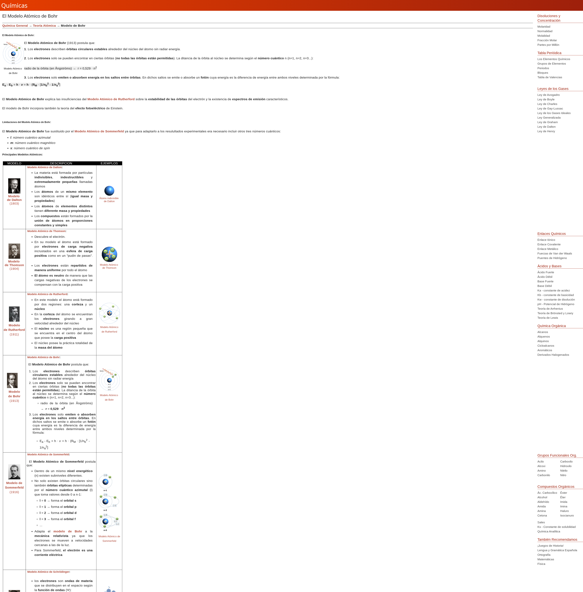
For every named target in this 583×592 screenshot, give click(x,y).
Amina (541, 511)
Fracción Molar (547, 40)
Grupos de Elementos (551, 63)
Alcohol (542, 497)
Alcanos (542, 332)
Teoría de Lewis (547, 317)
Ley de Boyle (546, 99)
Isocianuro (567, 515)
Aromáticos (544, 350)
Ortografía (544, 554)
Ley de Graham (547, 122)
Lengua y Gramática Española (557, 550)
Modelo (15, 325)
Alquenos (543, 336)
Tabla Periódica (549, 53)
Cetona (542, 515)
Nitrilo (564, 470)
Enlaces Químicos (551, 234)
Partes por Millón (548, 44)
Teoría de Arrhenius (550, 308)
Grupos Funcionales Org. (557, 455)
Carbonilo (543, 475)
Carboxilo (566, 461)
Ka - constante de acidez (553, 290)
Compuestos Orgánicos (555, 487)
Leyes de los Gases (553, 89)
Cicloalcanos (545, 345)
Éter (563, 497)
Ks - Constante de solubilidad (556, 526)
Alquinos (543, 341)
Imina (563, 506)
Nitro (563, 475)
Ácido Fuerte (545, 272)
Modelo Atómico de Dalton (44, 167)
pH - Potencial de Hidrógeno (555, 304)
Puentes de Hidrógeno (552, 258)
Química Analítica (548, 531)
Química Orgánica (551, 326)
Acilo (540, 461)
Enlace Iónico (546, 239)
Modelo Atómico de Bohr (43, 357)
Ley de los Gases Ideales (554, 113)
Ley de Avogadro (548, 94)
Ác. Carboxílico (547, 492)
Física (541, 563)
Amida (541, 506)
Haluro (564, 511)
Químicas (14, 5)
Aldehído (543, 501)
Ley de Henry (546, 131)
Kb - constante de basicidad (555, 295)
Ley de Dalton (546, 126)
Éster (563, 492)
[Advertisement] (506, 44)
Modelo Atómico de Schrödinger (48, 571)
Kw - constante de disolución (556, 299)
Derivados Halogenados (553, 354)
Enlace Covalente (549, 244)
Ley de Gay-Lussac (550, 108)
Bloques (542, 72)
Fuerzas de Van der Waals (554, 253)
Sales (541, 522)
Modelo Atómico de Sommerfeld (99, 131)
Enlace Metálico (547, 249)
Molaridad (543, 26)
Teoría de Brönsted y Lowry (555, 313)
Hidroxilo (566, 466)
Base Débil (544, 286)
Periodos (543, 68)
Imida (563, 501)
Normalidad (544, 31)
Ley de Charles (547, 104)
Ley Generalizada (549, 117)
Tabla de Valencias (549, 77)
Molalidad (543, 35)
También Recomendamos (557, 540)
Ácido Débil (544, 276)
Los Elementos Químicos (553, 59)
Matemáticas (545, 559)
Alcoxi (541, 466)
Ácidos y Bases (549, 266)
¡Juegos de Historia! (550, 545)
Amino (541, 470)
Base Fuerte (545, 281)
